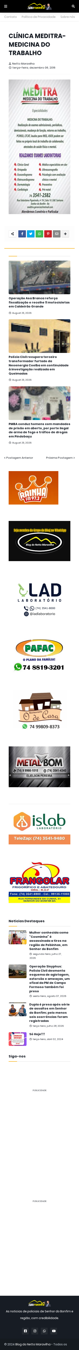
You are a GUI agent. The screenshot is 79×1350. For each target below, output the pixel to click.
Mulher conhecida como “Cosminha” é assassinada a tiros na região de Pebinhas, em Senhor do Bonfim (48, 941)
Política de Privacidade (39, 17)
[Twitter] (31, 233)
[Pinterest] (48, 233)
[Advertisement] (39, 1135)
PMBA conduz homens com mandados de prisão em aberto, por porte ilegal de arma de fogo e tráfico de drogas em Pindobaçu (39, 430)
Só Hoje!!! (37, 1034)
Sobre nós (67, 17)
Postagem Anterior (19, 458)
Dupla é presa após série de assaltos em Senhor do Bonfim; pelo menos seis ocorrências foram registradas (49, 1013)
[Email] (56, 233)
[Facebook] (22, 233)
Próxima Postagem (59, 458)
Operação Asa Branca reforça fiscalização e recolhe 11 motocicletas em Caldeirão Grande (39, 302)
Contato (10, 17)
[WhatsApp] (39, 233)
